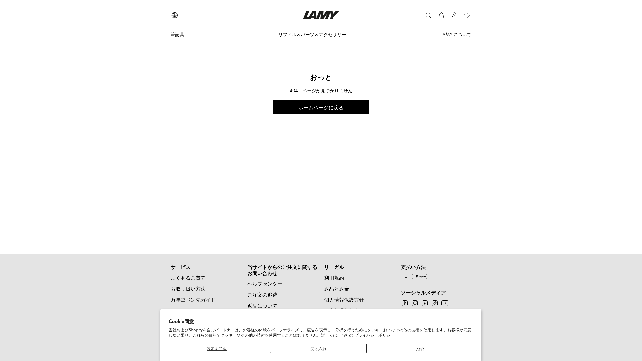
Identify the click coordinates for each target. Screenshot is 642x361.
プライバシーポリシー (374, 334)
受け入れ (318, 348)
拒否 (420, 348)
